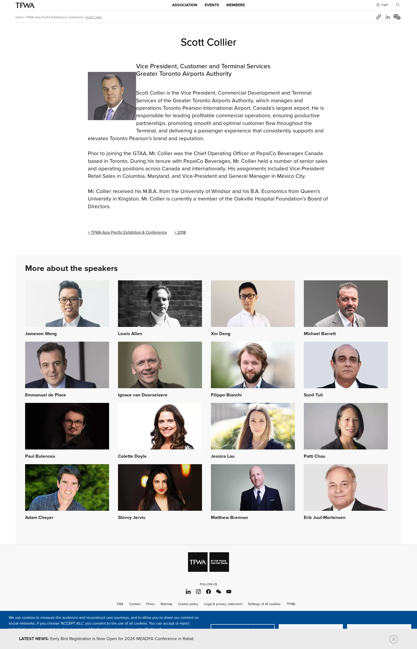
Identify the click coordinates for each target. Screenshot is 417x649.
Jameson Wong (41, 334)
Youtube (229, 591)
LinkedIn (188, 591)
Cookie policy (188, 604)
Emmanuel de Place (45, 395)
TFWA (25, 5)
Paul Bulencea (40, 456)
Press (150, 604)
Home (19, 17)
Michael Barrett (320, 334)
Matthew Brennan (229, 518)
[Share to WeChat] (397, 17)
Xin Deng (220, 334)
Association (184, 5)
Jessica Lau (223, 456)
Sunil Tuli (313, 395)
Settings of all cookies (264, 604)
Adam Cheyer (39, 518)
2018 (181, 232)
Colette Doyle (132, 456)
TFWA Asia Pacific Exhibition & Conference (54, 17)
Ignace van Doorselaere (142, 395)
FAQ (120, 604)
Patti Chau (314, 456)
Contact (134, 604)
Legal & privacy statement (223, 604)
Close (393, 639)
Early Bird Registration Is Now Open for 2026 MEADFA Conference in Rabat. (106, 639)
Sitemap (166, 604)
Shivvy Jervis (131, 518)
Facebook (209, 591)
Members (235, 5)
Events (212, 5)
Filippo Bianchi (226, 395)
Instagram (198, 591)
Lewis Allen (130, 334)
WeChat (219, 591)
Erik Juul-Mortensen (325, 518)
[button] (378, 17)
